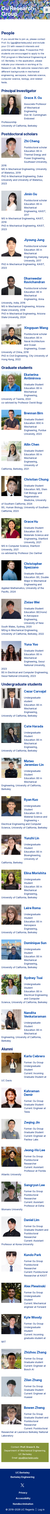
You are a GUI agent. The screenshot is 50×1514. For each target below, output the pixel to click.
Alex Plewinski (34, 1286)
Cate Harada (33, 726)
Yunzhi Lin (31, 838)
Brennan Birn (33, 413)
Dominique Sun (35, 943)
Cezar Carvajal (35, 691)
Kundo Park (32, 1255)
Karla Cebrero (34, 1056)
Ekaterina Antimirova (32, 376)
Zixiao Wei (32, 602)
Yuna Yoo (31, 644)
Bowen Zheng (34, 1408)
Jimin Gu (30, 194)
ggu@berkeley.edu (28, 1457)
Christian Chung (36, 479)
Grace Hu (31, 521)
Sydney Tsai (33, 978)
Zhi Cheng (31, 141)
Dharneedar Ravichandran (34, 280)
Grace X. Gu (33, 98)
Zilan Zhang (33, 1380)
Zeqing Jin (32, 1122)
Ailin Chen (31, 444)
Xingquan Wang (36, 328)
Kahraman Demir (31, 1093)
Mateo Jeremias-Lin (34, 763)
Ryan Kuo (31, 800)
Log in (41, 1509)
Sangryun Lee (34, 1185)
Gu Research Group (17, 11)
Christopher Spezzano (33, 565)
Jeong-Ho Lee (34, 1150)
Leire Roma (32, 908)
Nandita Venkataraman (35, 1014)
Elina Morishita (35, 873)
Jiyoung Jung (34, 240)
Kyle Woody (33, 1317)
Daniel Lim (31, 1220)
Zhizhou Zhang (35, 1352)
